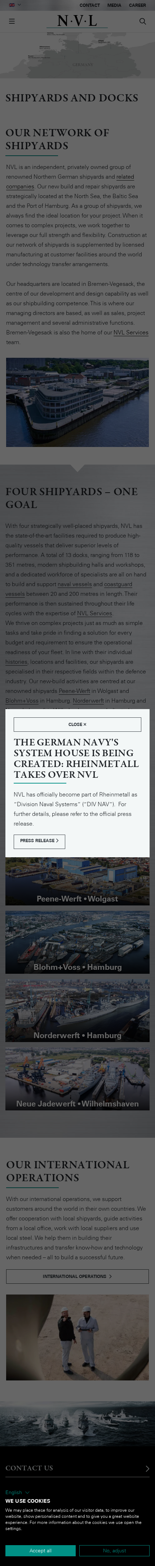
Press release (38, 840)
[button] (17, 1492)
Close (76, 724)
